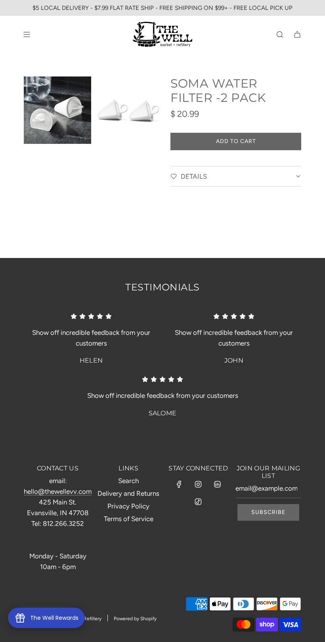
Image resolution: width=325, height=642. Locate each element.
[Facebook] (179, 484)
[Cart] (297, 34)
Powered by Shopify (135, 618)
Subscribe (268, 512)
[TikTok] (198, 501)
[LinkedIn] (217, 484)
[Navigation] (26, 34)
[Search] (280, 34)
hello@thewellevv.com (58, 491)
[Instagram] (198, 484)
